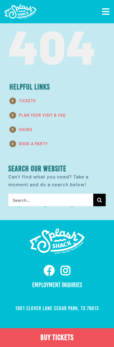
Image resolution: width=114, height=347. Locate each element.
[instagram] (66, 270)
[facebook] (49, 270)
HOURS (25, 129)
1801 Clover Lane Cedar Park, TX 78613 (57, 308)
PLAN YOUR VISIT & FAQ (42, 115)
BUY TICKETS (57, 337)
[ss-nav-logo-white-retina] (20, 7)
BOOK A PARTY (33, 143)
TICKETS (27, 100)
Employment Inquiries (57, 285)
